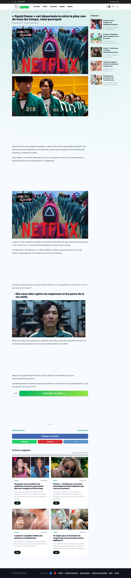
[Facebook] (12, 2)
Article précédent (18, 430)
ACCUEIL (60, 573)
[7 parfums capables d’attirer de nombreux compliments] (30, 519)
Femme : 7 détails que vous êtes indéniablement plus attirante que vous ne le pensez (68, 486)
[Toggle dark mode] (108, 7)
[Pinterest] (15, 2)
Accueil (37, 6)
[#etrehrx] (113, 6)
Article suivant (83, 430)
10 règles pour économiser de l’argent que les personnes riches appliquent (68, 538)
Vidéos (70, 6)
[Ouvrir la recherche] (117, 6)
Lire (17, 503)
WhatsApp (24, 441)
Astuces (53, 6)
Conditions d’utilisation (71, 573)
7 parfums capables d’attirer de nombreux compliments (28, 537)
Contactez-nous (114, 2)
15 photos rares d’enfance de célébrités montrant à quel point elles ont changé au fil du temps (28, 486)
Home (13, 12)
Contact (117, 573)
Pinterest (50, 441)
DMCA (111, 573)
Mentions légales (85, 573)
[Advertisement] (50, 130)
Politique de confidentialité (99, 573)
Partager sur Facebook (50, 436)
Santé (45, 6)
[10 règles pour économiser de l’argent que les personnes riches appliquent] (69, 519)
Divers (62, 6)
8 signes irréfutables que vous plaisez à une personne (111, 36)
